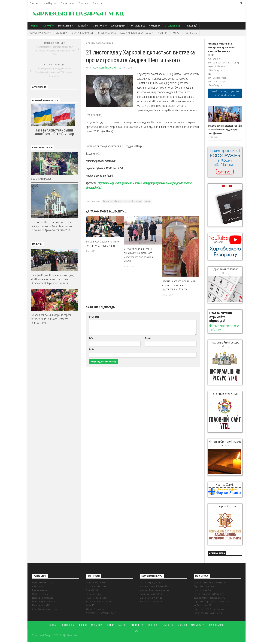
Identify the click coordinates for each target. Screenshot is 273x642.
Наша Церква (49, 3)
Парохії (47, 25)
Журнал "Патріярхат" (96, 609)
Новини (34, 25)
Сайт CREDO (92, 590)
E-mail (148, 338)
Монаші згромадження (43, 601)
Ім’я (91, 338)
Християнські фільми (83, 33)
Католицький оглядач (96, 586)
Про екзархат (67, 3)
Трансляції (190, 25)
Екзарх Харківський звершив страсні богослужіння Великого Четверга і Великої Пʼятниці (51, 319)
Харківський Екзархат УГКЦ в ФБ (210, 582)
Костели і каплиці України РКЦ (154, 586)
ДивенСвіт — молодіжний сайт (101, 613)
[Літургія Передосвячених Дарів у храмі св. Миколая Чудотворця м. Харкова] (181, 246)
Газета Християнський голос (135, 33)
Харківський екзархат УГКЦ (107, 67)
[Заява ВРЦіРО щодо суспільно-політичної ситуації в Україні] (105, 226)
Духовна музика (107, 33)
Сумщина (154, 25)
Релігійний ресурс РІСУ (151, 582)
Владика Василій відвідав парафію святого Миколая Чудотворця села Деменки (225, 129)
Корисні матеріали (39, 33)
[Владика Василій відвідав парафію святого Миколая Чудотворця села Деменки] (225, 114)
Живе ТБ (90, 605)
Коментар (94, 317)
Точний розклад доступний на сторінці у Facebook (225, 93)
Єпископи (83, 3)
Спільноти (98, 25)
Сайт (91, 349)
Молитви (162, 33)
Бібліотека (61, 33)
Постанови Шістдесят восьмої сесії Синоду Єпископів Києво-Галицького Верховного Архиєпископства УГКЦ (51, 226)
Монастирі (64, 25)
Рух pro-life (191, 33)
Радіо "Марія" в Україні (97, 597)
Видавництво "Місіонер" (152, 601)
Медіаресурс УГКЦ (95, 582)
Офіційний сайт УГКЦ (42, 582)
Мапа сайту (197, 625)
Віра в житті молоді (41, 178)
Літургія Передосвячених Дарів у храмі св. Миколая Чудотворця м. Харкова (179, 285)
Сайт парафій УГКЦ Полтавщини (209, 609)
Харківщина (118, 25)
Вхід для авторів (216, 625)
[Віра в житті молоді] (54, 163)
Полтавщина (137, 25)
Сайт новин (37, 586)
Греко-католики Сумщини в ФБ (208, 613)
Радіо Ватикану (93, 594)
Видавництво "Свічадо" (151, 597)
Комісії (82, 25)
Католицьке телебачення (98, 601)
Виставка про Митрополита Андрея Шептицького (122, 201)
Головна (34, 3)
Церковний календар (42, 597)
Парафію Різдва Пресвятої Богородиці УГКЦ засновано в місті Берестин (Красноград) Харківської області (52, 279)
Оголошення (172, 25)
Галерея (176, 33)
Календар (153, 625)
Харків (147, 201)
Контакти (97, 3)
